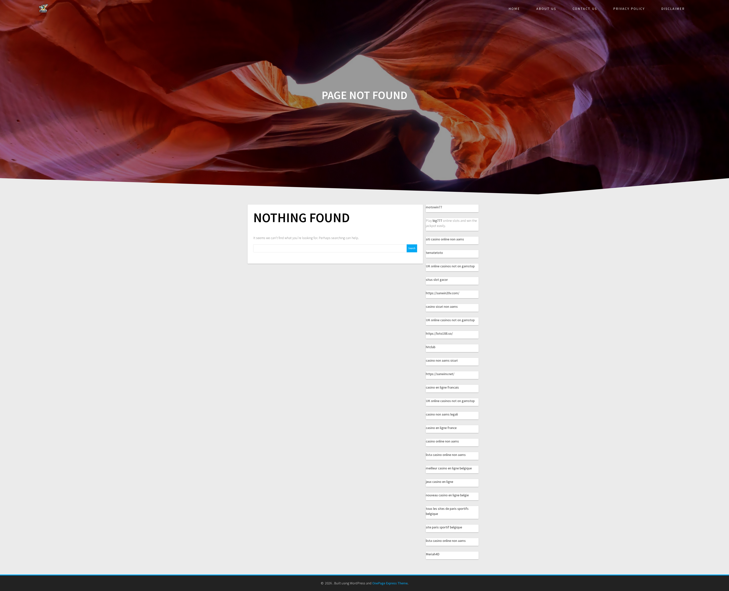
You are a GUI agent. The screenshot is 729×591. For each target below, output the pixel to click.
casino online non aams (442, 441)
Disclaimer (673, 8)
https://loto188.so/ (439, 333)
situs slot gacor (437, 279)
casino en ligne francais (442, 387)
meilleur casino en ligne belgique (449, 468)
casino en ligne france (441, 428)
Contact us (585, 8)
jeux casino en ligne (439, 481)
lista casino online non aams (446, 454)
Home (514, 8)
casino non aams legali (442, 414)
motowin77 (434, 207)
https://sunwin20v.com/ (442, 293)
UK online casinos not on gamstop (450, 266)
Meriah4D (432, 554)
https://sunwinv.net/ (440, 374)
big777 (437, 220)
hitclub (430, 347)
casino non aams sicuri (442, 360)
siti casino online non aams (445, 239)
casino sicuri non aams (442, 306)
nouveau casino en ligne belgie (447, 495)
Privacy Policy (629, 8)
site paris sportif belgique (444, 527)
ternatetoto (434, 252)
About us (546, 8)
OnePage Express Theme (390, 583)
